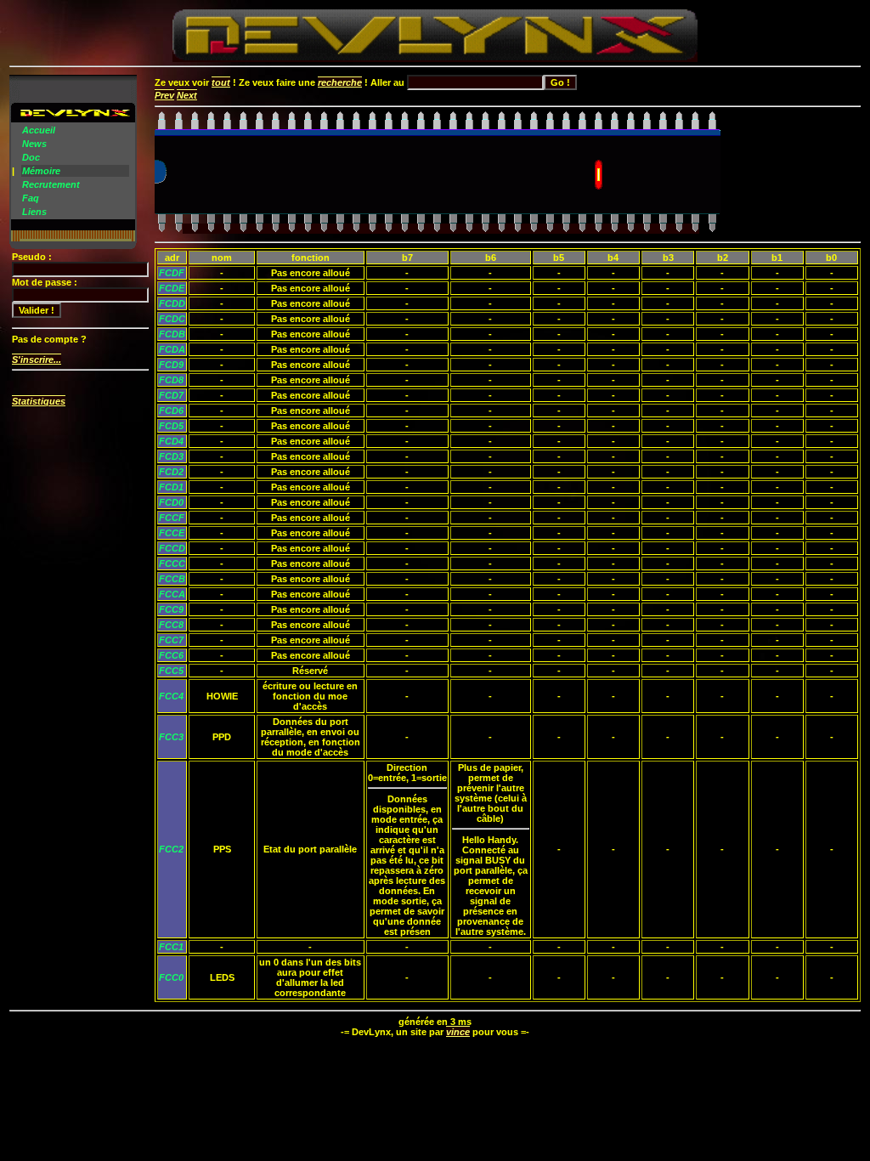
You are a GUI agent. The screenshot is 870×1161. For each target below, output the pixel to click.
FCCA (172, 594)
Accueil (38, 130)
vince (458, 1032)
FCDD (172, 303)
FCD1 (171, 487)
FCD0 (171, 502)
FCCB (172, 579)
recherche (340, 82)
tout (221, 82)
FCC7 (171, 640)
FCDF (171, 273)
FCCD (172, 548)
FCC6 (171, 655)
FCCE (171, 533)
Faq (30, 198)
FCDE (171, 288)
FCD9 (171, 365)
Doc (31, 157)
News (34, 144)
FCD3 (171, 456)
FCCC (172, 563)
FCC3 (171, 737)
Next (187, 95)
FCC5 (171, 670)
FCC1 (171, 947)
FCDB (172, 334)
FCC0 (171, 977)
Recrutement (51, 184)
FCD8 (171, 380)
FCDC (172, 319)
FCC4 (171, 696)
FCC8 (171, 625)
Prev (164, 95)
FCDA (172, 349)
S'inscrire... (36, 359)
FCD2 (171, 472)
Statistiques (38, 401)
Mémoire (41, 171)
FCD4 (171, 441)
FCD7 (171, 395)
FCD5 (171, 426)
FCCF (171, 518)
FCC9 (171, 609)
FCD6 (171, 410)
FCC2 (171, 849)
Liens (34, 212)
